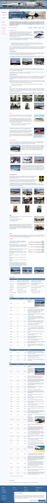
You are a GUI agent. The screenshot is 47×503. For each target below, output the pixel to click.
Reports (6, 7)
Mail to (3, 31)
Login (45, 0)
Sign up (30, 482)
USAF (43, 27)
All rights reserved (10, 501)
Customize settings (34, 500)
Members (26, 7)
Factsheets (10, 7)
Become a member (40, 0)
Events (15, 7)
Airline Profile (4, 498)
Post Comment (4, 25)
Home (3, 7)
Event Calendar (15, 489)
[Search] (45, 7)
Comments (4, 24)
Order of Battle (4, 499)
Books (14, 497)
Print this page (4, 33)
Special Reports (4, 492)
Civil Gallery (26, 489)
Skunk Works (30, 27)
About (30, 7)
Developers (37, 490)
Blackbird (35, 27)
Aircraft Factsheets (4, 497)
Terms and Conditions (38, 491)
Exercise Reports (4, 491)
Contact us (37, 489)
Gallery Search (26, 491)
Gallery (22, 7)
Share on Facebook (4, 28)
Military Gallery (26, 490)
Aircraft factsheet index (5, 15)
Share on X (4, 30)
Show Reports (4, 490)
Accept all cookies (42, 500)
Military (40, 27)
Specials (18, 7)
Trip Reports (3, 489)
